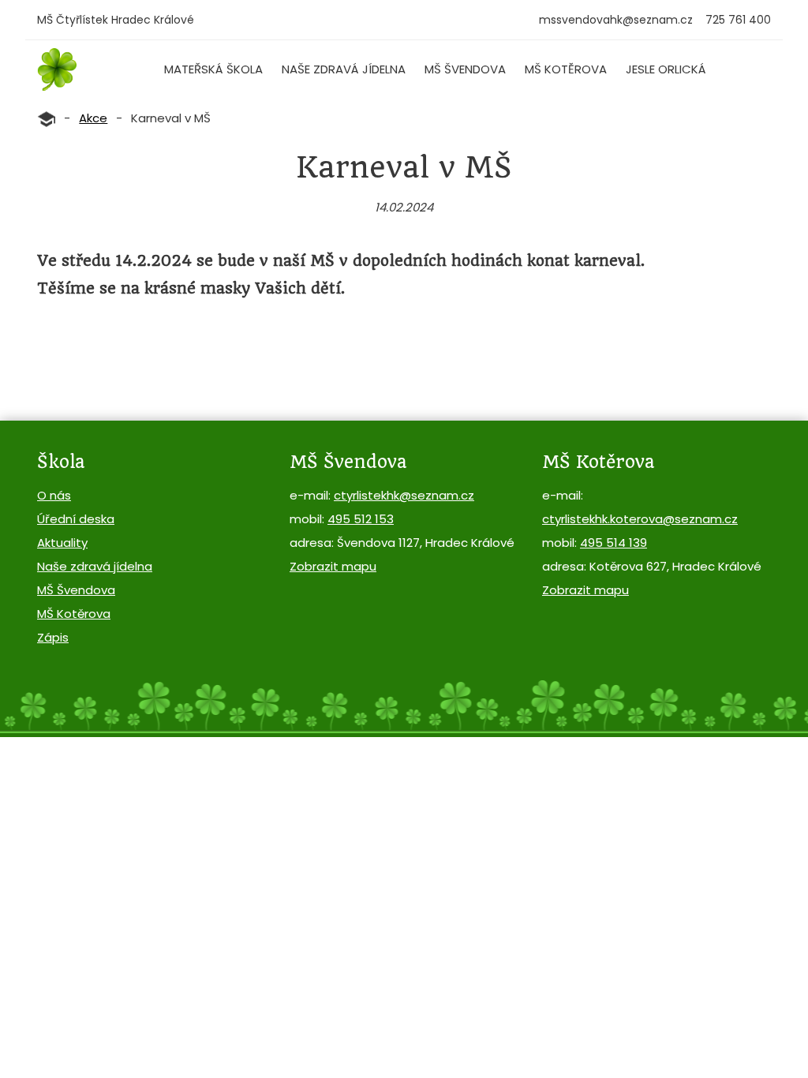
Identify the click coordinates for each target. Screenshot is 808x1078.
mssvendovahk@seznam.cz (616, 20)
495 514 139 (613, 542)
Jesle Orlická (666, 69)
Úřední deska (75, 519)
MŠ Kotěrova (566, 69)
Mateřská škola (213, 69)
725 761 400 (738, 20)
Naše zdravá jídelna (344, 69)
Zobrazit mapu (333, 566)
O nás (54, 495)
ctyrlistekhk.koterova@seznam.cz (640, 519)
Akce (93, 118)
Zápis (53, 637)
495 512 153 (360, 519)
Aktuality (62, 542)
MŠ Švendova (465, 69)
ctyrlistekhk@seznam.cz (404, 495)
